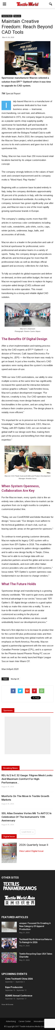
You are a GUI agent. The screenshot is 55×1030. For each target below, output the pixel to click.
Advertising (11, 1021)
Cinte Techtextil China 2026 (19, 979)
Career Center (25, 1021)
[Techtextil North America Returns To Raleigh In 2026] (9, 943)
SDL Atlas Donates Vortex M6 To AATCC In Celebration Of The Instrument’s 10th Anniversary (26, 817)
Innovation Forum (41, 1021)
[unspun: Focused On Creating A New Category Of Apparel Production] (9, 927)
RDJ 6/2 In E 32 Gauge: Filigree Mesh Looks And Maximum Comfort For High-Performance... (27, 779)
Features (17, 16)
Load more (26, 832)
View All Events (7, 1004)
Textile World (7, 16)
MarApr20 (15, 679)
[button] (50, 4)
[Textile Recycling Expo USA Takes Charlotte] (9, 957)
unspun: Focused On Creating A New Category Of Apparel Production (35, 926)
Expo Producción (14, 987)
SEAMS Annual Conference (18, 995)
